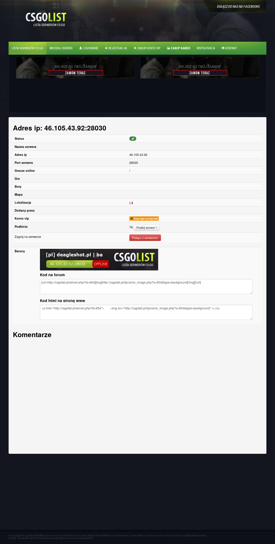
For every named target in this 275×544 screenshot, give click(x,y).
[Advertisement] (75, 97)
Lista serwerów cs (176, 535)
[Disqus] (137, 395)
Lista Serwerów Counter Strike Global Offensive (88, 535)
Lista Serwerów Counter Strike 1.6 (130, 535)
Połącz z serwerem (145, 238)
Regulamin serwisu (196, 535)
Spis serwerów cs (157, 535)
